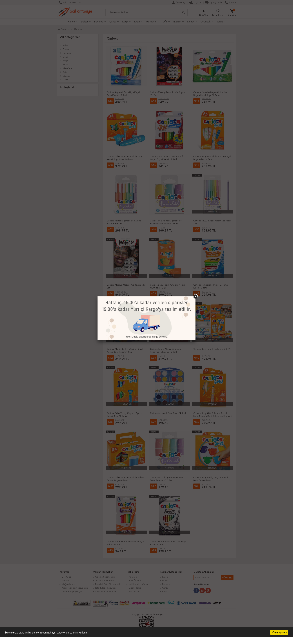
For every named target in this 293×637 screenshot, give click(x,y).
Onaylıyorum (279, 632)
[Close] (195, 296)
